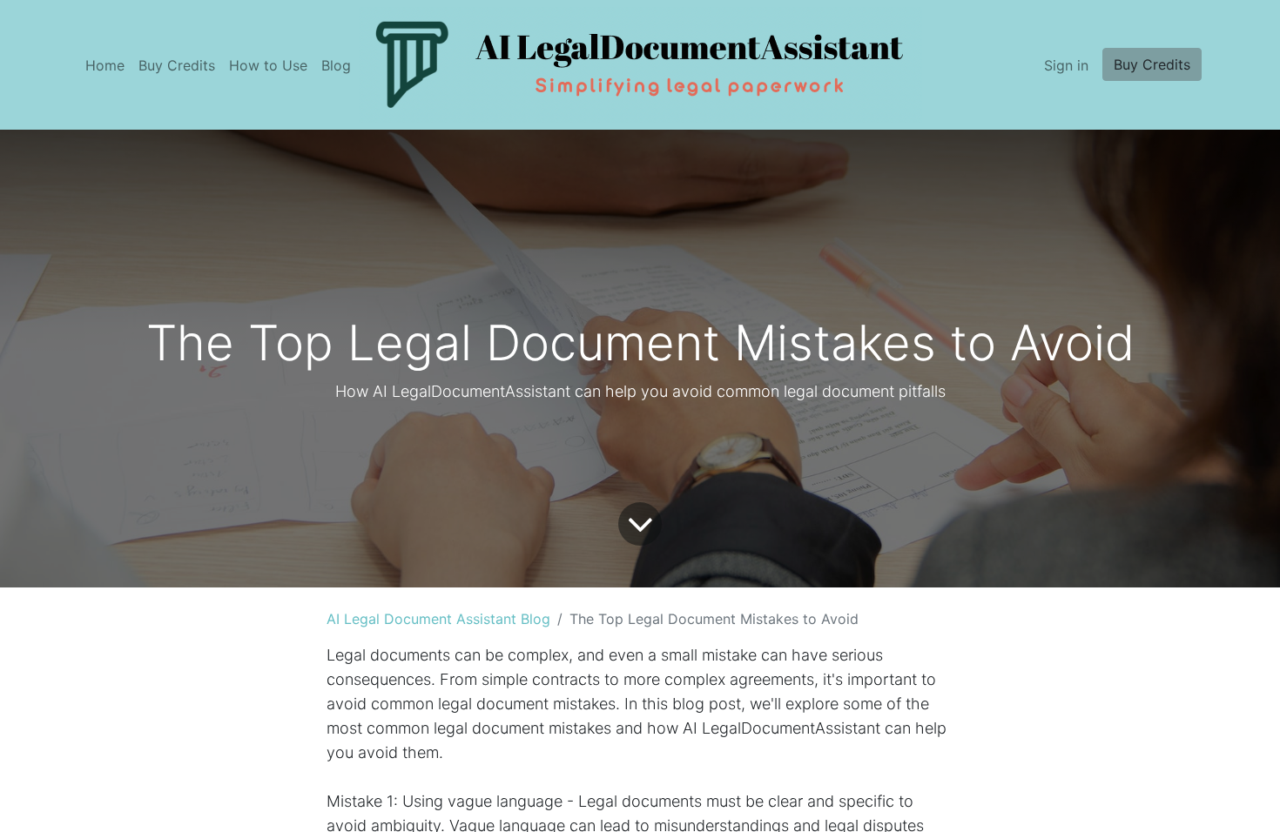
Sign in (1066, 65)
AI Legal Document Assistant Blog (438, 618)
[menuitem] (104, 65)
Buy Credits (1152, 64)
